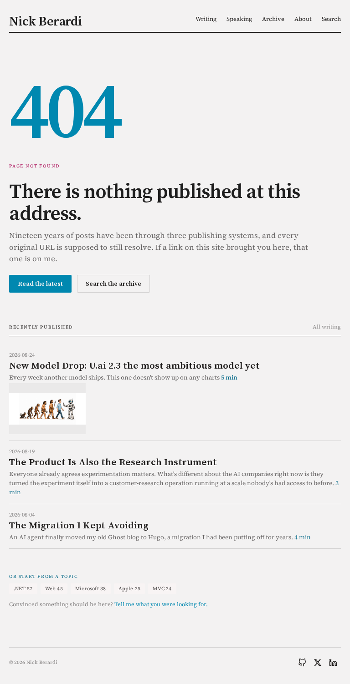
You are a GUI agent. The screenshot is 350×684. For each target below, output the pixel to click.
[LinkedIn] (333, 662)
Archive (273, 19)
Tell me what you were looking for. (161, 604)
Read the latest (40, 283)
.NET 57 (23, 588)
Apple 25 (129, 588)
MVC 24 (162, 588)
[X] (317, 662)
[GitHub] (302, 662)
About (303, 19)
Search (331, 19)
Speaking (239, 19)
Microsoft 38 (90, 588)
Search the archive (113, 283)
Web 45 (54, 588)
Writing (206, 19)
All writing (327, 326)
